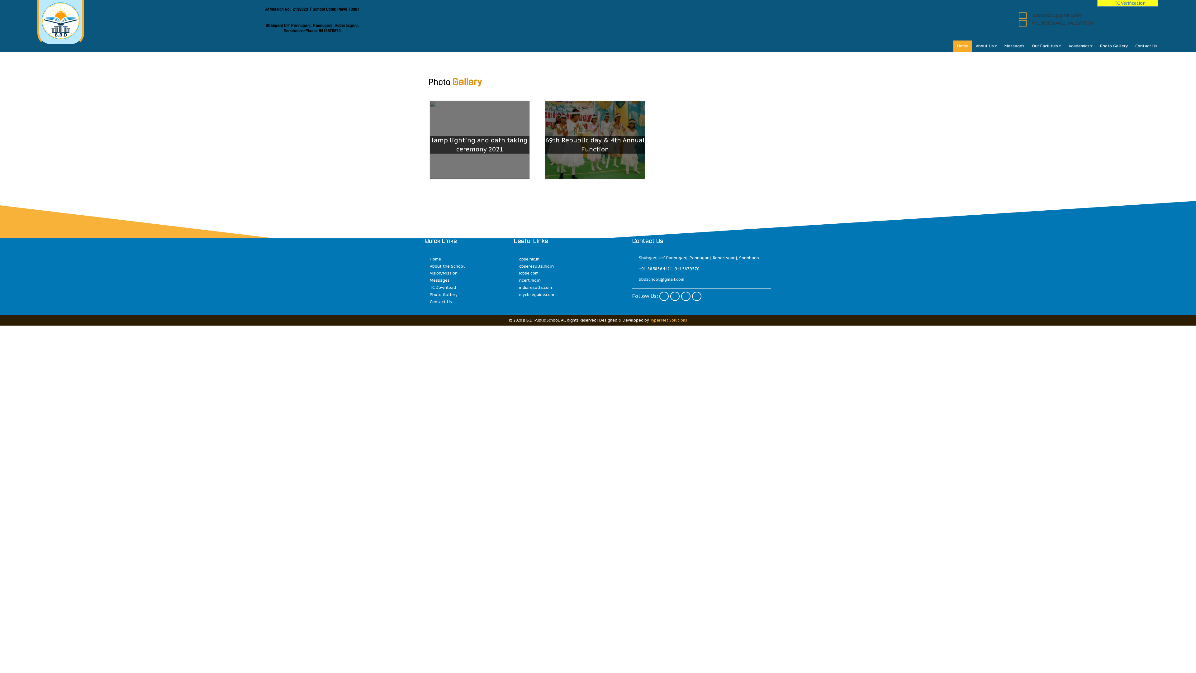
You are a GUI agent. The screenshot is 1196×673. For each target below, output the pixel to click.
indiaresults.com (535, 287)
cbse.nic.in (529, 259)
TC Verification (1129, 3)
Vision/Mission (444, 273)
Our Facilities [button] (1045, 46)
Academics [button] (1079, 46)
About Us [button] (985, 46)
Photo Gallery (1114, 46)
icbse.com (529, 273)
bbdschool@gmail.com (1057, 15)
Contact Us (1146, 46)
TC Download (443, 287)
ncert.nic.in (530, 280)
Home (962, 46)
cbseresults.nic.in (536, 266)
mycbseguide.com (536, 294)
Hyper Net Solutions (668, 320)
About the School (447, 266)
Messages (1014, 46)
